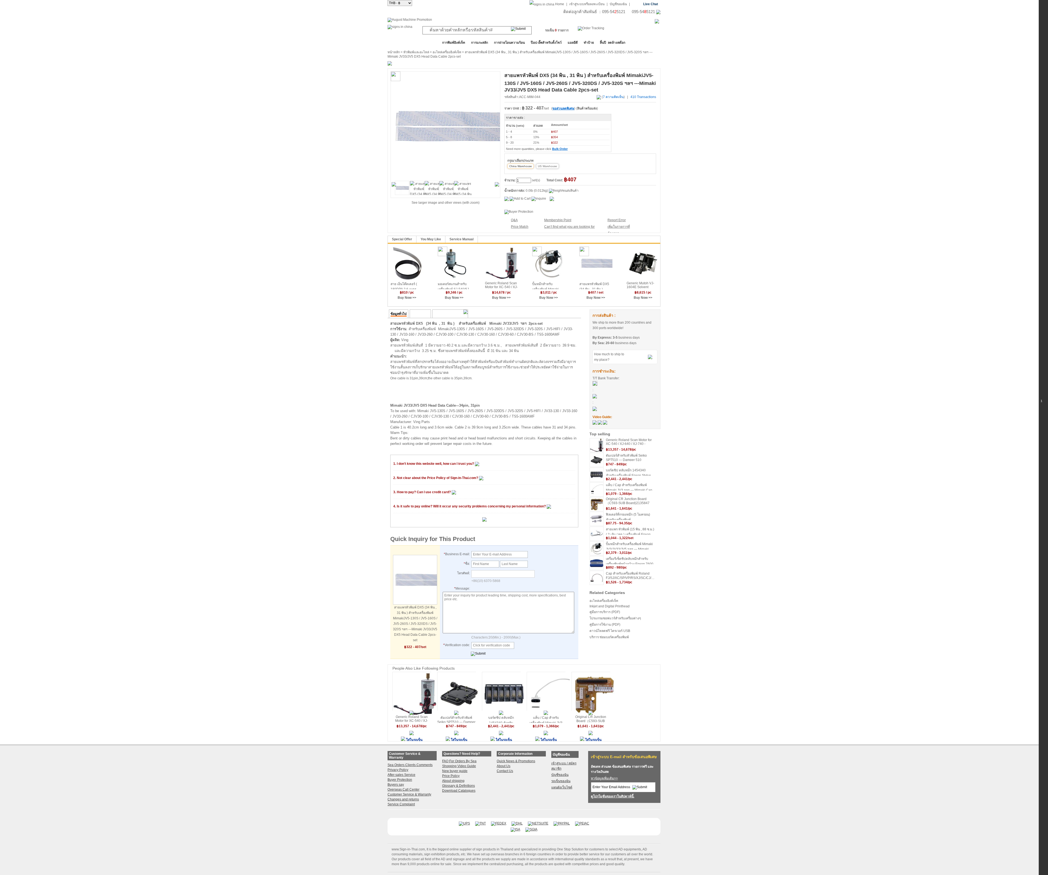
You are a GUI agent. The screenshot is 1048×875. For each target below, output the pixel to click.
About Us (503, 766)
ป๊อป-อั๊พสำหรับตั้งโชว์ (546, 43)
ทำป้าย (589, 43)
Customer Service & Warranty (409, 794)
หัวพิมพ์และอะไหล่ (416, 52)
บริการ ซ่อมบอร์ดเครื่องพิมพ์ (609, 637)
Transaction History (449, 314)
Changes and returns (403, 799)
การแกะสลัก (479, 43)
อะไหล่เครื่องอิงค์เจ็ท (447, 52)
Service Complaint (401, 804)
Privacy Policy (398, 770)
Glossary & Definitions (458, 786)
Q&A (514, 220)
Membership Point (557, 220)
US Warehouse (547, 166)
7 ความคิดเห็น (613, 97)
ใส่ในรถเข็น (414, 740)
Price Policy (451, 776)
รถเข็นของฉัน (560, 781)
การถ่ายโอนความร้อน (509, 43)
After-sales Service (401, 775)
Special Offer (402, 239)
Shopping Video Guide (459, 766)
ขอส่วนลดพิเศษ (563, 108)
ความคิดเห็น (420, 314)
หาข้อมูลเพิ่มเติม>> (604, 778)
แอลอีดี (573, 43)
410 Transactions (643, 97)
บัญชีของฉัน (618, 4)
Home (559, 4)
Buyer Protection (400, 780)
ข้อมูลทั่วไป (399, 314)
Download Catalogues (458, 791)
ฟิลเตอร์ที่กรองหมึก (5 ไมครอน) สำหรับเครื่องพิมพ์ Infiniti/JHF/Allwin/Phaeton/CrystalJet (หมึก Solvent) (630, 516)
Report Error (617, 220)
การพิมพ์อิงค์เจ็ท (453, 43)
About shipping (453, 781)
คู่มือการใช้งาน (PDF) (605, 624)
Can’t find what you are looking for (569, 227)
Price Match (519, 227)
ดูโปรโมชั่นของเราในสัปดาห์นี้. (612, 796)
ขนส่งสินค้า (570, 191)
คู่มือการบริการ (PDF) (605, 612)
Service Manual (461, 239)
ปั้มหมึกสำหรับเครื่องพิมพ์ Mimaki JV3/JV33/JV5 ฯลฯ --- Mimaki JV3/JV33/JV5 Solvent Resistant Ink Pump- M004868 (548, 285)
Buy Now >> (407, 298)
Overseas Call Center (403, 789)
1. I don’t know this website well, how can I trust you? (434, 464)
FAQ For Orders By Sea (459, 761)
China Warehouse (520, 166)
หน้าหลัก (394, 52)
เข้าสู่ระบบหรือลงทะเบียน (587, 4)
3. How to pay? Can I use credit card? (422, 492)
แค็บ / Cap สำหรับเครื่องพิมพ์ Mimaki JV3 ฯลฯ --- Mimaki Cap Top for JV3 (629, 486)
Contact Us (505, 771)
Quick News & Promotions (516, 761)
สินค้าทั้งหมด (401, 42)
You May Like (431, 239)
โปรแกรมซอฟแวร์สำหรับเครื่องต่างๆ (615, 618)
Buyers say (396, 785)
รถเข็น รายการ (556, 30)
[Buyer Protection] (518, 212)
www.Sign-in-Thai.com (408, 849)
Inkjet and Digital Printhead (610, 606)
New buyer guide (455, 771)
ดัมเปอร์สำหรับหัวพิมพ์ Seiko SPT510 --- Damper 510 (626, 457)
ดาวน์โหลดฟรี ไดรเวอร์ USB (610, 631)
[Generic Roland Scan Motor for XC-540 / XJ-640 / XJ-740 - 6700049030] (501, 263)
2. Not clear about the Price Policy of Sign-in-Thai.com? (436, 478)
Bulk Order (560, 148)
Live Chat (650, 4)
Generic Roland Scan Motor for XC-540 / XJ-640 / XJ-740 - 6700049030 (501, 285)
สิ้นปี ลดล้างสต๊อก (612, 43)
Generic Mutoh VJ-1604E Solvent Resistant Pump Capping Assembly (640, 285)
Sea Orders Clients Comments (410, 765)
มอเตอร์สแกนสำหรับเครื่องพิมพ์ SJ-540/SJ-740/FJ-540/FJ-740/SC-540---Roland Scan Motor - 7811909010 (454, 285)
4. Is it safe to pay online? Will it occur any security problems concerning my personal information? (470, 506)
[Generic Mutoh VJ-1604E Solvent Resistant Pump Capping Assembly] (643, 263)
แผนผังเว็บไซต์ (561, 787)
